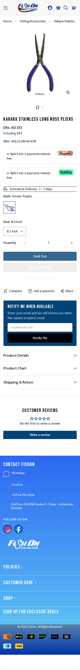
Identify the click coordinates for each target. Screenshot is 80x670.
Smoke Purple (9, 207)
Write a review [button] (40, 435)
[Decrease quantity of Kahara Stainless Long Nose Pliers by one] (25, 243)
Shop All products (14, 649)
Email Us (17, 485)
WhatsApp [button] (18, 473)
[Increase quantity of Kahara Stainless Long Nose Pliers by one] (72, 243)
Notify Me (40, 338)
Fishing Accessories (33, 21)
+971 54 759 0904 (23, 495)
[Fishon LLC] (28, 7)
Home (7, 21)
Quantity (9, 243)
